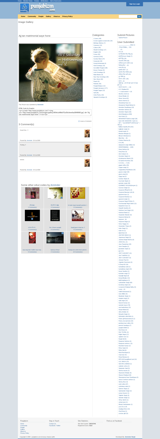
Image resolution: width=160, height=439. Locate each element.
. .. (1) (120, 49)
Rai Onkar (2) (123, 330)
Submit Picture (123, 37)
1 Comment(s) (32, 207)
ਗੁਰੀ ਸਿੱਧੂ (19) (122, 58)
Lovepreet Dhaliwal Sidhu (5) (127, 287)
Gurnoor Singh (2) (124, 187)
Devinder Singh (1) (124, 156)
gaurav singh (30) (124, 172)
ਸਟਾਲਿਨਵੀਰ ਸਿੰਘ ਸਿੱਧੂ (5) (126, 54)
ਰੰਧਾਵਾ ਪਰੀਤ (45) (124, 78)
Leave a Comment (85, 121)
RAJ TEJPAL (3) (124, 332)
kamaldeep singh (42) (125, 269)
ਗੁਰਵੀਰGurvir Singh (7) (125, 56)
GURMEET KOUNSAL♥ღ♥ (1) (128, 185)
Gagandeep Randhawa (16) (127, 169)
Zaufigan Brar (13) (124, 409)
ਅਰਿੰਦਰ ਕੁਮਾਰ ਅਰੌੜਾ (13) (126, 63)
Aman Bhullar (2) (124, 96)
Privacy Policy (67, 16)
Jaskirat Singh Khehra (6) (126, 239)
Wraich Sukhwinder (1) (125, 404)
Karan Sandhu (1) (124, 271)
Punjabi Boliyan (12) (100, 86)
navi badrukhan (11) (125, 307)
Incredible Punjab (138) (101, 68)
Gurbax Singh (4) (124, 178)
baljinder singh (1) (124, 129)
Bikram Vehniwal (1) (125, 136)
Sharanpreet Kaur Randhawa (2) (128, 377)
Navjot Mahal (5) (124, 309)
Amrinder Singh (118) (125, 112)
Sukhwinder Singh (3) (125, 391)
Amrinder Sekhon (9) (125, 109)
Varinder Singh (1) (124, 397)
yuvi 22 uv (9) (123, 406)
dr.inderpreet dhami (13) (126, 158)
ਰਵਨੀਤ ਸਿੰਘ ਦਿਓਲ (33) (125, 72)
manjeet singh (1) (124, 298)
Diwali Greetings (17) (100, 50)
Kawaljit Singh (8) (124, 275)
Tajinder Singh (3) (124, 395)
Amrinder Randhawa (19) (126, 107)
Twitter (58, 425)
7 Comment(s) (32, 229)
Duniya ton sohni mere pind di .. (77, 250)
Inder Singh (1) (123, 228)
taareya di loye (55, 250)
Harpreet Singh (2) (124, 221)
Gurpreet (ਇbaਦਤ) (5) (125, 190)
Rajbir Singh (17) (124, 334)
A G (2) (121, 51)
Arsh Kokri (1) (123, 116)
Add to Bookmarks (55, 1)
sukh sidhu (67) (123, 384)
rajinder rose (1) (123, 336)
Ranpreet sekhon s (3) (125, 343)
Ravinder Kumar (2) (125, 345)
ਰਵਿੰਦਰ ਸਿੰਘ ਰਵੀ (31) (125, 74)
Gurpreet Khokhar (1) (125, 196)
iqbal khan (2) (123, 233)
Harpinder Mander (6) (125, 215)
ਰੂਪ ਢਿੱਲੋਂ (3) (122, 76)
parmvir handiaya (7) (125, 325)
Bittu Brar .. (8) (123, 138)
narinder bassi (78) (124, 305)
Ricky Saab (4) (123, 348)
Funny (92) (97, 54)
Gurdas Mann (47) (99, 59)
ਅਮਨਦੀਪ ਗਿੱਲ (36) (124, 60)
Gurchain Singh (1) (124, 181)
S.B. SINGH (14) (124, 361)
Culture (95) (97, 47)
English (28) (97, 52)
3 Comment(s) (55, 207)
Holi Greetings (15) (99, 65)
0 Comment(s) (78, 207)
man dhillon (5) (123, 294)
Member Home (27, 1)
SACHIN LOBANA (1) (125, 364)
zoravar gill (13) (123, 413)
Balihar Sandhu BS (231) (126, 127)
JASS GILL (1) (123, 242)
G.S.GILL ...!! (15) (124, 163)
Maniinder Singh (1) (124, 296)
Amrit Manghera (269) (125, 114)
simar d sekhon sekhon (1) (127, 379)
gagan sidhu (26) (124, 165)
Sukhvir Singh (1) (124, 388)
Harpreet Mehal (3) (124, 217)
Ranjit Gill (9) (122, 339)
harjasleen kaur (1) (124, 206)
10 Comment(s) (78, 252)
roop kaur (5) (123, 354)
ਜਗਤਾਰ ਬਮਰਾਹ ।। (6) (125, 87)
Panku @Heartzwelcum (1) (127, 318)
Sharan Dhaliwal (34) (125, 375)
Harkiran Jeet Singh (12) (126, 210)
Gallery (48, 16)
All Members (44, 1)
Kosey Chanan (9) (99, 70)
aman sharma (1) (124, 100)
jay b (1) (121, 251)
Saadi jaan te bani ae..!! (78, 227)
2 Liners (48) (97, 38)
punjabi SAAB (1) (124, 327)
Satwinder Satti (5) (124, 368)
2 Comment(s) (55, 252)
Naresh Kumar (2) (124, 303)
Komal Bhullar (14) (124, 278)
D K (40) (121, 142)
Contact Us (52, 423)
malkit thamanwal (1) (125, 291)
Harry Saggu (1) (123, 224)
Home (20, 1)
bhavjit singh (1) (123, 131)
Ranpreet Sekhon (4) (125, 341)
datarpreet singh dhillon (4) (127, 145)
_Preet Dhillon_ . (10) (125, 47)
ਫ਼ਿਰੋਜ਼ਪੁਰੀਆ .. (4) (124, 65)
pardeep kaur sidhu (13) (126, 323)
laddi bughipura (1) (124, 280)
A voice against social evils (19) (103, 41)
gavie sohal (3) (123, 174)
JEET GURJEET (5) (125, 257)
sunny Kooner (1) (124, 393)
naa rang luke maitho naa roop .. (32, 250)
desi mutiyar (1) (123, 154)
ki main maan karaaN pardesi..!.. (78, 205)
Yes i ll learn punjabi (55, 227)
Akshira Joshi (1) (124, 94)
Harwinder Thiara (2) (125, 226)
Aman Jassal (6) (124, 98)
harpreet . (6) (123, 219)
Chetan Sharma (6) (124, 140)
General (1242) (98, 56)
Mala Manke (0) (98, 74)
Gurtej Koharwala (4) (100, 63)
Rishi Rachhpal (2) (124, 352)
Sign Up (132, 4)
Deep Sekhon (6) (124, 149)
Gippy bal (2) (122, 176)
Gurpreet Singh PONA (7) (126, 201)
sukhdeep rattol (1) (124, 386)
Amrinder (40, 104)
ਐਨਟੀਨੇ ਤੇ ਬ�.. (55, 205)
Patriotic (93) (97, 83)
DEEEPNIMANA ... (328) (126, 147)
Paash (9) (97, 81)
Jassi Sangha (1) (124, 246)
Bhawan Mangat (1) (124, 133)
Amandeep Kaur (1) (124, 103)
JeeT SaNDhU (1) (124, 255)
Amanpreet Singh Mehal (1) (127, 105)
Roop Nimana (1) (124, 357)
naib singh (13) (123, 300)
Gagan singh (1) (123, 167)
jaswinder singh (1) (124, 248)
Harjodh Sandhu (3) (124, 208)
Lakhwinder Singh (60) (125, 282)
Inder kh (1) (122, 230)
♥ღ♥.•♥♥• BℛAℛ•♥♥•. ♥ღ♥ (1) (128, 121)
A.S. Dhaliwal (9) (124, 89)
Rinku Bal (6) (122, 350)
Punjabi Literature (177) (101, 88)
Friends (36, 1)
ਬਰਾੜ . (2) (121, 81)
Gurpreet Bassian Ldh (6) (126, 192)
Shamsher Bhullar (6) (125, 373)
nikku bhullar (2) (123, 312)
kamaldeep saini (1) (124, 266)
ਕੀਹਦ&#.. (32, 205)
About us (57, 16)
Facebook (52, 425)
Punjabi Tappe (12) (99, 90)
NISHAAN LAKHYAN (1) (126, 316)
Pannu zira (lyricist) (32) (126, 321)
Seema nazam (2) (124, 370)
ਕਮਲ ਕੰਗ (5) (122, 67)
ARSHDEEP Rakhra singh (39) (128, 118)
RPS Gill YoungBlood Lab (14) (128, 359)
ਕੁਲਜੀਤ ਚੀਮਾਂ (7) (123, 69)
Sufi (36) (96, 92)
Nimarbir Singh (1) (124, 314)
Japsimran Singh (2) (125, 237)
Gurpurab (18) (98, 61)
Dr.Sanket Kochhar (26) (126, 160)
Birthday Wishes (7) (100, 43)
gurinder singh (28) (124, 183)
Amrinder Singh (130, 437)
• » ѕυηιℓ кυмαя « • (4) (125, 91)
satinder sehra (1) (124, 366)
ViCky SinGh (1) (123, 400)
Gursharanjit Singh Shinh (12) (127, 203)
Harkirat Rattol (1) (124, 212)
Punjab (40, 16)
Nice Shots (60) (98, 79)
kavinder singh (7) (124, 273)
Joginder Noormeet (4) (125, 262)
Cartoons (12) (98, 45)
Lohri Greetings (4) (99, 72)
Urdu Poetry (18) (99, 95)
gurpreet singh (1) (124, 199)
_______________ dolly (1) (127, 45)
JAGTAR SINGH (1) (125, 235)
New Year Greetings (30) (101, 77)
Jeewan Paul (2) (123, 260)
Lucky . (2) (122, 289)
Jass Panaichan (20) (125, 244)
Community (32, 16)
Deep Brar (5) (123, 151)
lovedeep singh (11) (124, 285)
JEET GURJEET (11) (125, 253)
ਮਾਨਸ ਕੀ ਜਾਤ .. (32, 227)
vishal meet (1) (123, 402)
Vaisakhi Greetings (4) (100, 97)
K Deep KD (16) (123, 264)
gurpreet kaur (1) (124, 194)
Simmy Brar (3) (123, 382)
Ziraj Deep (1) (123, 411)
